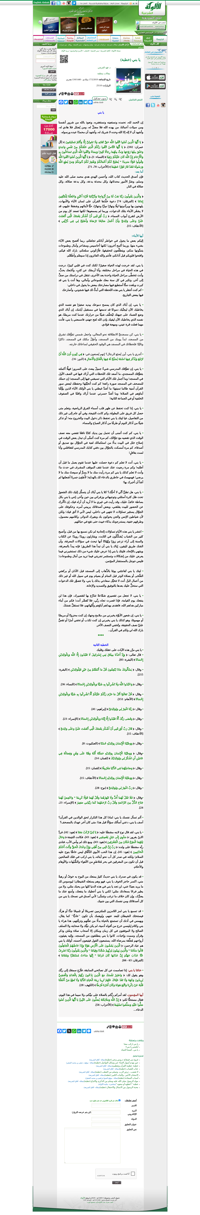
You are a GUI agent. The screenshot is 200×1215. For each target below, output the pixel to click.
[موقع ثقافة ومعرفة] (138, 39)
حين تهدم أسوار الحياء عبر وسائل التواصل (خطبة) (116, 1062)
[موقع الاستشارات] (103, 39)
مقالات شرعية (112, 45)
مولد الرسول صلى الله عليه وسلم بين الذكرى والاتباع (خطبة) (111, 1081)
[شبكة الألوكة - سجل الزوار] (115, 4)
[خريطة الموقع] (133, 4)
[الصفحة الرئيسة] (136, 4)
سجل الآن (47, 80)
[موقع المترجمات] (38, 39)
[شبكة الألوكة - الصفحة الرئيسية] (124, 4)
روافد (70, 45)
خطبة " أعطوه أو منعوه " (127, 1084)
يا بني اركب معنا (131, 1044)
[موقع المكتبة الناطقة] (61, 39)
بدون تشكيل (99, 98)
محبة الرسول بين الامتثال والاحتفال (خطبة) (119, 1087)
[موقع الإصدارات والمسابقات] (50, 39)
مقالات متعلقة (103, 73)
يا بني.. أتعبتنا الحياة (129, 1050)
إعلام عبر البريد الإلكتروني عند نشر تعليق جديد (104, 1100)
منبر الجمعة (77, 45)
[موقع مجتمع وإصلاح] (126, 39)
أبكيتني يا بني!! (131, 1047)
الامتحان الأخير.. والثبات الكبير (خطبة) (121, 1075)
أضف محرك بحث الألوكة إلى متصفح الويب (100, 1202)
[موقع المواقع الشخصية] (80, 39)
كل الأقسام (123, 45)
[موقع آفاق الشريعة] (148, 39)
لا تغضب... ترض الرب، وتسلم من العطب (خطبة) (116, 1072)
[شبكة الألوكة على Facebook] (53, 3)
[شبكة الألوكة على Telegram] (74, 3)
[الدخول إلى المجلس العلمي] (150, 33)
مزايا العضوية (40, 76)
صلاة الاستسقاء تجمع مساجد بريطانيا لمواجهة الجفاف (157, 63)
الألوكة (82, 1198)
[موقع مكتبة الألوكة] (70, 39)
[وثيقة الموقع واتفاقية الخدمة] (99, 4)
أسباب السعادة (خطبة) (128, 1078)
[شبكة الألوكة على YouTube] (63, 3)
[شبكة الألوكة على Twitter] (58, 3)
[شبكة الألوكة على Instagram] (69, 3)
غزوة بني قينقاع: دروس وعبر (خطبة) (121, 1059)
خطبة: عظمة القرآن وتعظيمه (125, 1066)
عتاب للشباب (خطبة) (128, 1069)
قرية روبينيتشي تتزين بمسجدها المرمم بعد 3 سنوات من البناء (156, 57)
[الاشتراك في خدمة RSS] (130, 4)
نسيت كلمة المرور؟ (49, 68)
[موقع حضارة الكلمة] (115, 39)
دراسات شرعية (100, 45)
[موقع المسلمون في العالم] (91, 39)
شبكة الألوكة (116, 51)
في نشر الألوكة (49, 94)
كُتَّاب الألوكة (154, 44)
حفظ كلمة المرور (46, 66)
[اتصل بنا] (84, 4)
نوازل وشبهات (88, 45)
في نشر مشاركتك (49, 89)
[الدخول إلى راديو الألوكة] (148, 27)
